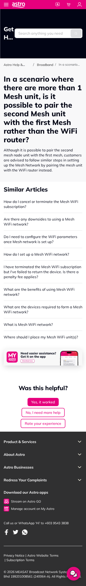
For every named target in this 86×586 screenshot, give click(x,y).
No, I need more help (43, 412)
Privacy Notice (14, 555)
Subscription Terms (20, 560)
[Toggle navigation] (6, 5)
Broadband (45, 65)
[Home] (23, 4)
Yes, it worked (43, 402)
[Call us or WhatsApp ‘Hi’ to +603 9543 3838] (6, 532)
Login (79, 4)
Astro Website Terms (42, 555)
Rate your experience (43, 423)
